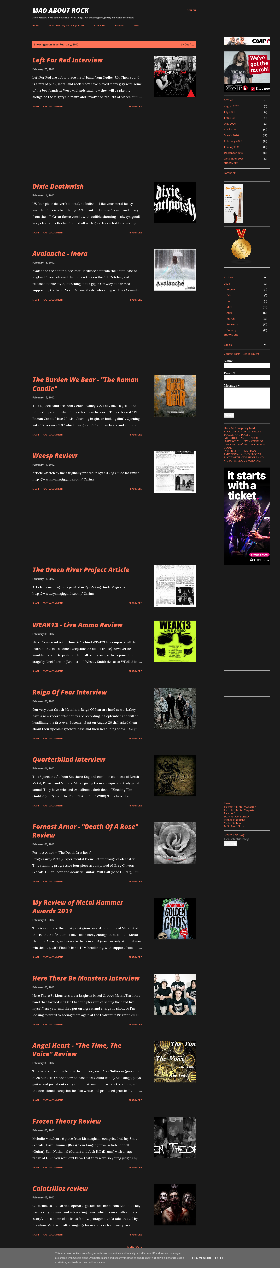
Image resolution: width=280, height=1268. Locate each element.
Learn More (202, 1258)
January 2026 (232, 147)
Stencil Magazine (234, 819)
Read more (135, 106)
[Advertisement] (87, 145)
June (229, 301)
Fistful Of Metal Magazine (240, 806)
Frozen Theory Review (66, 1121)
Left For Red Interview (67, 59)
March (231, 318)
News (137, 25)
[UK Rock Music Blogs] (241, 263)
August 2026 (231, 106)
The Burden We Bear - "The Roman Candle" (85, 384)
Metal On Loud (233, 823)
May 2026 (230, 123)
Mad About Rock (60, 10)
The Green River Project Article (80, 569)
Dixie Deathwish (58, 186)
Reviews (119, 25)
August (231, 289)
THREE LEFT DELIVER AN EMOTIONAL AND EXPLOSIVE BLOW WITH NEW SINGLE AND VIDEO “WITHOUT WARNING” (244, 455)
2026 (227, 283)
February (232, 324)
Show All (187, 44)
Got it (220, 1258)
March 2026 (231, 135)
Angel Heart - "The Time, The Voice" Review (77, 1049)
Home (35, 25)
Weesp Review (54, 455)
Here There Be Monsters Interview (86, 978)
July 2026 (229, 112)
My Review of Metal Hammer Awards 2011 (77, 906)
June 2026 (230, 117)
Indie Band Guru (234, 826)
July (229, 295)
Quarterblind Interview (68, 759)
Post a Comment (53, 106)
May (229, 307)
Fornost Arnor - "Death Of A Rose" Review (85, 830)
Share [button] (36, 106)
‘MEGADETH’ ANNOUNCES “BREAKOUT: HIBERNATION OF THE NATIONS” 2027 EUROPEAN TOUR (244, 442)
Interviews (100, 25)
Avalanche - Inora (60, 253)
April (229, 312)
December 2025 (233, 152)
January (231, 330)
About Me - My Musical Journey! (67, 25)
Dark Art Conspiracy (236, 816)
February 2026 (233, 141)
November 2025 (234, 158)
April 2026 (230, 129)
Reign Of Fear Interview (69, 692)
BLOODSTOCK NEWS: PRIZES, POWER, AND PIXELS (243, 433)
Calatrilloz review (60, 1188)
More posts (134, 1246)
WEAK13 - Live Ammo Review (77, 624)
